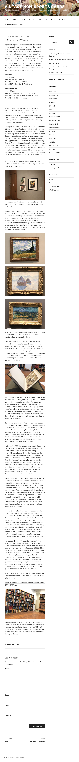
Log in (51, 179)
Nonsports (49, 19)
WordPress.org (54, 190)
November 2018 (54, 120)
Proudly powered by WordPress (14, 757)
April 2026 (52, 91)
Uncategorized (13, 644)
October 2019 (53, 99)
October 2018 (53, 124)
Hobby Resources (11, 24)
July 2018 (52, 135)
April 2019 (52, 109)
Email (7, 705)
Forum (31, 19)
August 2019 (53, 102)
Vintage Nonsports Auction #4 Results (61, 59)
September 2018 (54, 127)
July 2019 (52, 106)
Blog (6, 19)
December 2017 (54, 153)
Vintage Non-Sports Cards (35, 7)
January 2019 (53, 113)
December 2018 (54, 117)
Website (8, 715)
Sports (60, 19)
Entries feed (53, 183)
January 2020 (53, 95)
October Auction (54, 63)
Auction (14, 19)
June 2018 (52, 138)
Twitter (23, 19)
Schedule (52, 164)
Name (7, 695)
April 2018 (52, 142)
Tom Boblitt (24, 37)
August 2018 (53, 131)
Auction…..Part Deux (55, 72)
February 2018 (53, 146)
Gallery (39, 19)
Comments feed (54, 186)
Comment (9, 669)
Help (21, 24)
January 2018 (53, 149)
